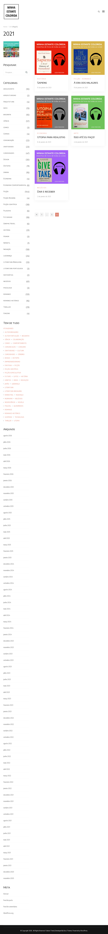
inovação (24, 380)
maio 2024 (6, 609)
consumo (22, 347)
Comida (6, 134)
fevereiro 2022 (8, 782)
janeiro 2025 (7, 557)
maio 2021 (6, 840)
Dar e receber (46, 191)
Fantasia (8, 365)
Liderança (7, 256)
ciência (6, 121)
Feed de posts (8, 900)
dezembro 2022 (8, 718)
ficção (17, 365)
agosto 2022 (7, 743)
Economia (42, 133)
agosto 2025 (7, 513)
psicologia (7, 288)
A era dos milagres (86, 82)
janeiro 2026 (7, 480)
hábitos (8, 380)
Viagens (6, 313)
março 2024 (7, 622)
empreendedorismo (12, 361)
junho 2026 (7, 448)
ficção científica (11, 369)
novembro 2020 (8, 878)
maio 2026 (6, 455)
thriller (8, 420)
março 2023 (7, 699)
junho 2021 (7, 833)
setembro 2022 (8, 737)
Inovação (7, 249)
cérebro (21, 354)
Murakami (8, 398)
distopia (16, 358)
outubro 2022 (8, 731)
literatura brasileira (13, 391)
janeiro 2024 (7, 634)
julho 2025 (6, 519)
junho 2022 (7, 756)
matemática (8, 275)
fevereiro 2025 (8, 551)
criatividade (8, 147)
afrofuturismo (9, 95)
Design (6, 159)
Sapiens (42, 82)
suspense (8, 417)
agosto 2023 (7, 666)
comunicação (8, 140)
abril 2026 (6, 461)
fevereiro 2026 (8, 474)
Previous (36, 214)
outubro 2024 (8, 577)
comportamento (19, 343)
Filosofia (7, 211)
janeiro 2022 (7, 788)
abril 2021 (6, 846)
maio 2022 (6, 763)
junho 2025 (7, 525)
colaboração (18, 339)
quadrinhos (18, 406)
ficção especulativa (13, 372)
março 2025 (7, 545)
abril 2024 (6, 615)
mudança (19, 395)
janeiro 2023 (7, 711)
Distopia (6, 166)
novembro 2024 (8, 570)
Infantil (6, 243)
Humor (6, 236)
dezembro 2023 (8, 641)
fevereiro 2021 (8, 859)
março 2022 (7, 776)
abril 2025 (6, 538)
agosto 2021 (7, 820)
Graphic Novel (9, 223)
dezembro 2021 (8, 795)
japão (7, 384)
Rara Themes (68, 931)
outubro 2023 (7, 654)
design (7, 358)
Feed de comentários (10, 907)
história (41, 79)
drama (6, 172)
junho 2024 (7, 602)
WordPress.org (8, 913)
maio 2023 (6, 686)
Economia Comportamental (14, 185)
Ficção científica (10, 204)
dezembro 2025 (8, 487)
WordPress (83, 931)
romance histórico (11, 301)
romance (86, 79)
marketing (9, 395)
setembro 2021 (8, 814)
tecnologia (19, 417)
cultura (20, 350)
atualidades (8, 328)
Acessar (6, 894)
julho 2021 (6, 827)
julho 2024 (7, 596)
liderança (16, 384)
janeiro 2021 (7, 865)
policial (8, 406)
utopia (17, 420)
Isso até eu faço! (84, 137)
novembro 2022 (8, 724)
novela (21, 402)
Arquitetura (8, 102)
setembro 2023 (8, 660)
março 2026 (7, 468)
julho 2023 (6, 673)
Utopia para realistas (51, 137)
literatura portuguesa (13, 268)
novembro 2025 (8, 493)
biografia (7, 114)
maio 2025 (6, 532)
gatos (16, 376)
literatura (9, 387)
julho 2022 (6, 750)
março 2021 (7, 853)
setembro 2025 (8, 506)
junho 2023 (7, 679)
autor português (12, 336)
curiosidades (8, 153)
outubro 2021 (7, 808)
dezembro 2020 (8, 872)
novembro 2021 (8, 801)
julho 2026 (6, 442)
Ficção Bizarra (9, 198)
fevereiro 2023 (8, 705)
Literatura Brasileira (12, 262)
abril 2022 (6, 769)
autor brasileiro (11, 332)
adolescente (8, 89)
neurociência (10, 402)
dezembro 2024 (8, 564)
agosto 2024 (7, 590)
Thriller (7, 307)
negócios (41, 188)
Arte (76, 133)
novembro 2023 (8, 647)
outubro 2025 (7, 500)
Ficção (77, 79)
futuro (8, 376)
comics (6, 127)
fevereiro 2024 (8, 628)
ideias (16, 380)
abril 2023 (6, 692)
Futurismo (7, 217)
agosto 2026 (7, 436)
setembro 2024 (8, 583)
